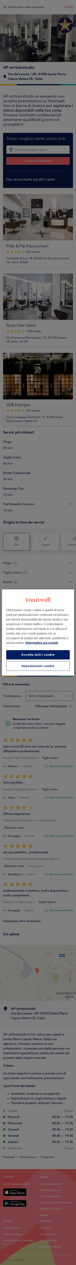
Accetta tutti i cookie (38, 654)
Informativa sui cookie (42, 642)
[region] (38, 632)
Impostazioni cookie (38, 666)
